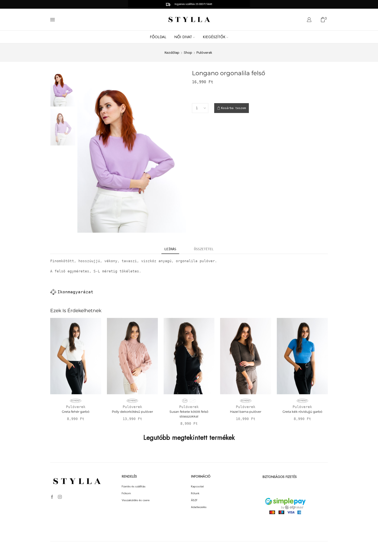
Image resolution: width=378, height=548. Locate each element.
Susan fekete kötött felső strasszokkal (189, 414)
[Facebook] (52, 497)
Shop (188, 52)
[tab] (170, 249)
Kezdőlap (172, 52)
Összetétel (204, 249)
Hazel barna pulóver (245, 412)
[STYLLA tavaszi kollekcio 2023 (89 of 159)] (62, 127)
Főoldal (158, 37)
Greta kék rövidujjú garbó (302, 412)
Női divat (183, 37)
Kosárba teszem (233, 108)
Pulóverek (204, 52)
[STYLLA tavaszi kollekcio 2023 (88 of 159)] (62, 87)
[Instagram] (60, 497)
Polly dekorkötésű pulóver (132, 412)
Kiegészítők (214, 37)
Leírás (170, 249)
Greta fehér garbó (75, 412)
